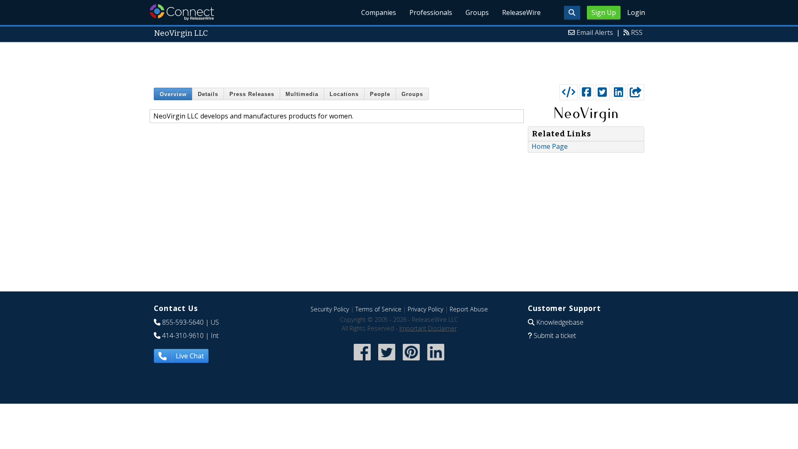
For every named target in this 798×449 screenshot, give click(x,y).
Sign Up (603, 12)
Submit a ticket (555, 335)
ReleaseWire (521, 12)
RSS (637, 32)
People (380, 94)
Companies (378, 12)
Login (636, 12)
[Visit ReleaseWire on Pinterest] (411, 361)
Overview (173, 94)
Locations (344, 94)
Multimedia (302, 94)
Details (208, 94)
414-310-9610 (183, 335)
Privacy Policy (425, 309)
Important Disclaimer (428, 328)
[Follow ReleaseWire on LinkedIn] (435, 361)
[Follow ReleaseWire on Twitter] (386, 361)
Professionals (430, 12)
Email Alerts (594, 32)
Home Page (550, 146)
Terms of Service (378, 309)
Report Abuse (469, 309)
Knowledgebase (560, 322)
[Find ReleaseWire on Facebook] (362, 361)
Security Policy (329, 309)
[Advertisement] (399, 61)
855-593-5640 (183, 322)
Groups (477, 12)
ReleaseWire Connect (182, 12)
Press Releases (251, 94)
